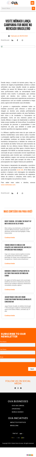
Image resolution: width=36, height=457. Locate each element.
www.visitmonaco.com (8, 185)
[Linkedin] (15, 388)
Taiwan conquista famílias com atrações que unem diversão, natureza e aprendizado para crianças (18, 247)
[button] (32, 3)
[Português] (30, 455)
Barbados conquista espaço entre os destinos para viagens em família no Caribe (17, 273)
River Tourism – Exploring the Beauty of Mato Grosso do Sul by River (18, 222)
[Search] (33, 8)
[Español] (32, 455)
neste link (20, 170)
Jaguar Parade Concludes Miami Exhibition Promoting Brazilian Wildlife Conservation (18, 299)
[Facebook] (21, 388)
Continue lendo (10, 237)
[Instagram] (18, 388)
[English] (27, 455)
